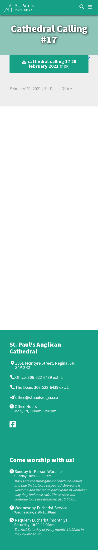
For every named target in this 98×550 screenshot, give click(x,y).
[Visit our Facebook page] (13, 424)
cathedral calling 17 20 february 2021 (51, 64)
